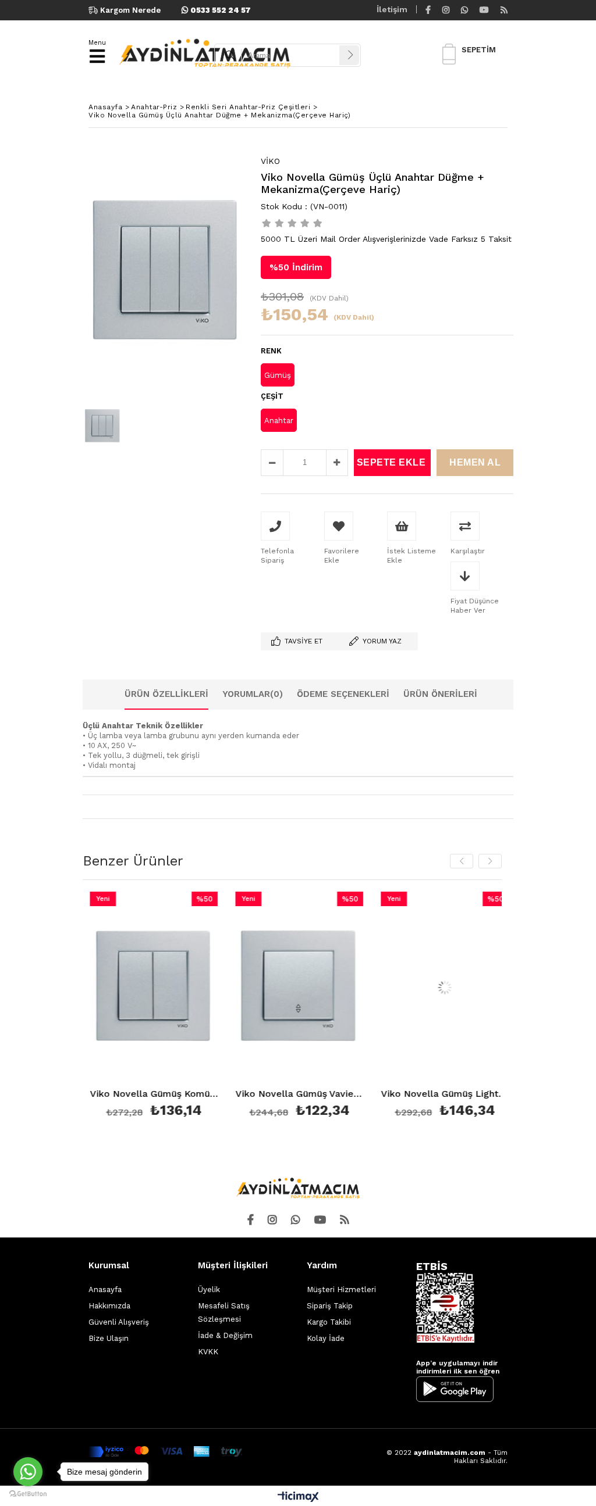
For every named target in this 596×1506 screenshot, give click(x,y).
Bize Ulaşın (108, 1338)
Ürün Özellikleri (166, 694)
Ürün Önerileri (440, 694)
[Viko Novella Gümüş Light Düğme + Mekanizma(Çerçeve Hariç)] (436, 987)
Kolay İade (326, 1338)
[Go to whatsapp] (27, 1471)
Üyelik (209, 1289)
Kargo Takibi (329, 1322)
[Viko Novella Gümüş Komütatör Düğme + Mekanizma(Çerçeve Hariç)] (145, 987)
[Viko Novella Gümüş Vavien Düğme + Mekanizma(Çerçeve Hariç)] (291, 987)
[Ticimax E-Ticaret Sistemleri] (298, 1497)
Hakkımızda (109, 1305)
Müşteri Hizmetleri (341, 1289)
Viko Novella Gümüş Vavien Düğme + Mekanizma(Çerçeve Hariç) (291, 1094)
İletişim (392, 9)
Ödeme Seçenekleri (343, 694)
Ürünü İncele (174, 1007)
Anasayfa (105, 1289)
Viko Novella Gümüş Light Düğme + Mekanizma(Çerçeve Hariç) (436, 1094)
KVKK (208, 1351)
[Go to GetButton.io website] (28, 1494)
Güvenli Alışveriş (118, 1322)
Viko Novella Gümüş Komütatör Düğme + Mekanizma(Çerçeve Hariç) (145, 1094)
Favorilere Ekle (146, 1007)
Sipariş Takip (330, 1305)
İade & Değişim (225, 1335)
